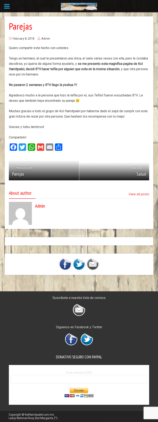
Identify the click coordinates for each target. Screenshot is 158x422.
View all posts (139, 194)
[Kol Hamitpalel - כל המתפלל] (79, 6)
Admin (45, 38)
